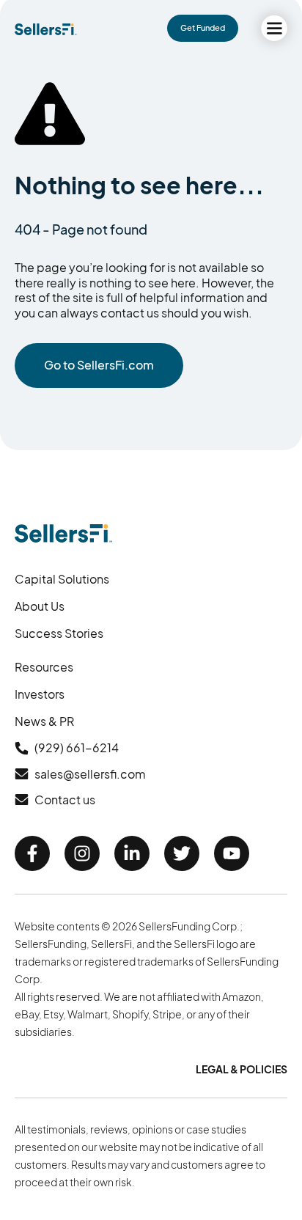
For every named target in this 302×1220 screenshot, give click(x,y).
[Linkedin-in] (132, 853)
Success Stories (59, 633)
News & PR (44, 721)
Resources (44, 667)
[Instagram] (82, 853)
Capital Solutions (62, 579)
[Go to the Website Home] (46, 29)
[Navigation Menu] (274, 28)
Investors (40, 694)
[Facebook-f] (32, 853)
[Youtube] (231, 853)
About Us (40, 606)
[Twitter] (181, 853)
